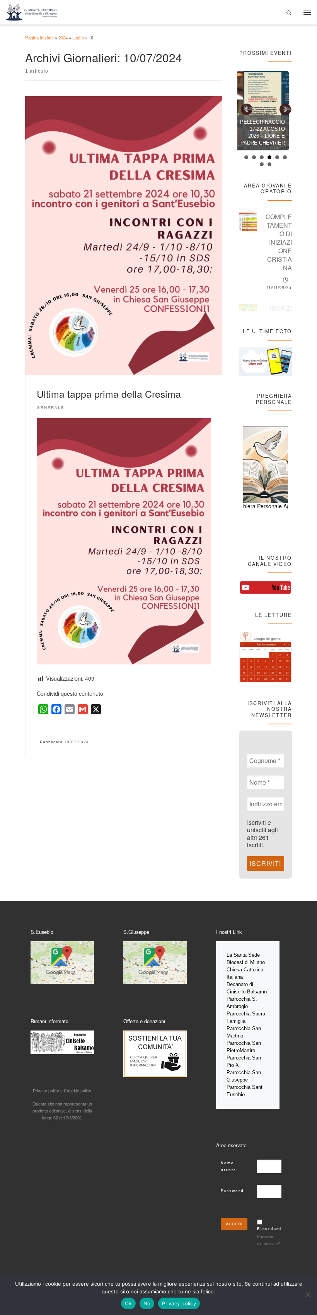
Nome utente (228, 1166)
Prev (248, 107)
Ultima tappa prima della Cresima (109, 393)
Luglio (78, 37)
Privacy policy (179, 1303)
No (147, 1303)
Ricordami (269, 1229)
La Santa (237, 955)
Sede (254, 955)
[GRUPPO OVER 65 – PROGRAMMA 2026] (266, 110)
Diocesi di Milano (246, 962)
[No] (307, 1294)
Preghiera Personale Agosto (266, 506)
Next (287, 107)
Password (232, 1191)
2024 (63, 37)
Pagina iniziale (39, 37)
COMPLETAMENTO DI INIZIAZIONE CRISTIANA (279, 242)
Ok (128, 1303)
